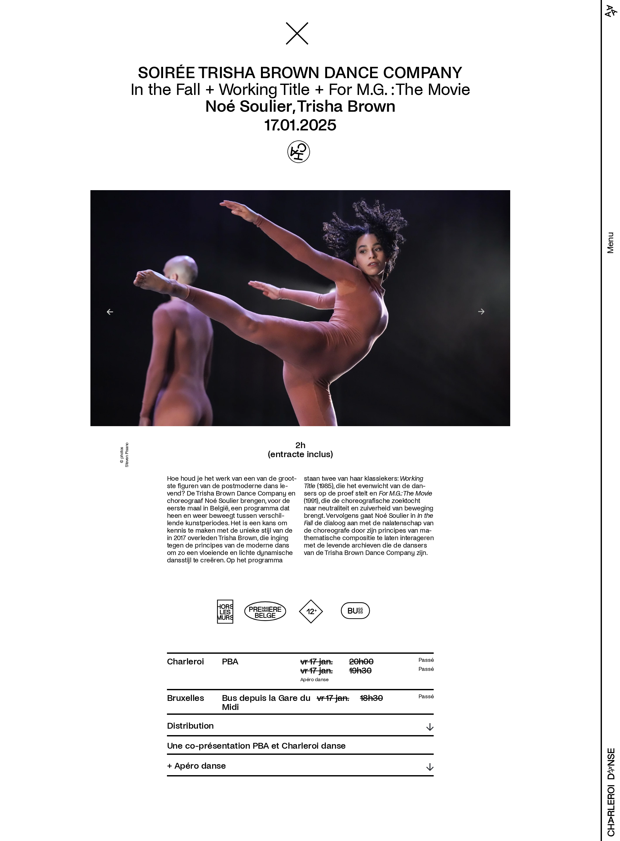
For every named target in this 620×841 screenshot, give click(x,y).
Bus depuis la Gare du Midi (266, 702)
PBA (230, 661)
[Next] (481, 311)
